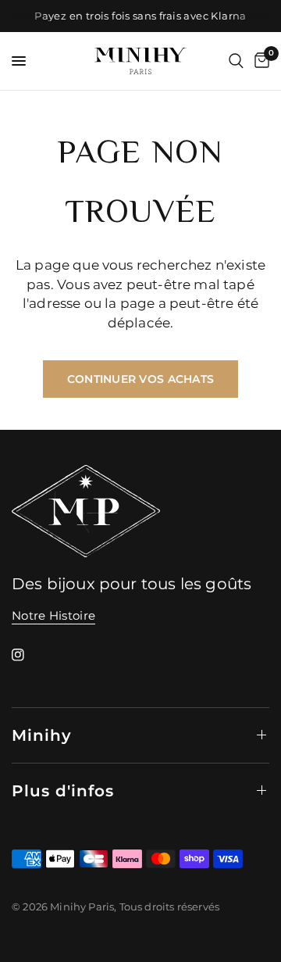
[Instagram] (29, 655)
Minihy (42, 735)
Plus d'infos (63, 790)
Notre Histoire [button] (53, 615)
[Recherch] (236, 61)
